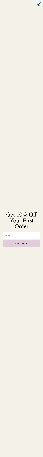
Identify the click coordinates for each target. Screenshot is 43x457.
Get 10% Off (21, 243)
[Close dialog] (39, 4)
